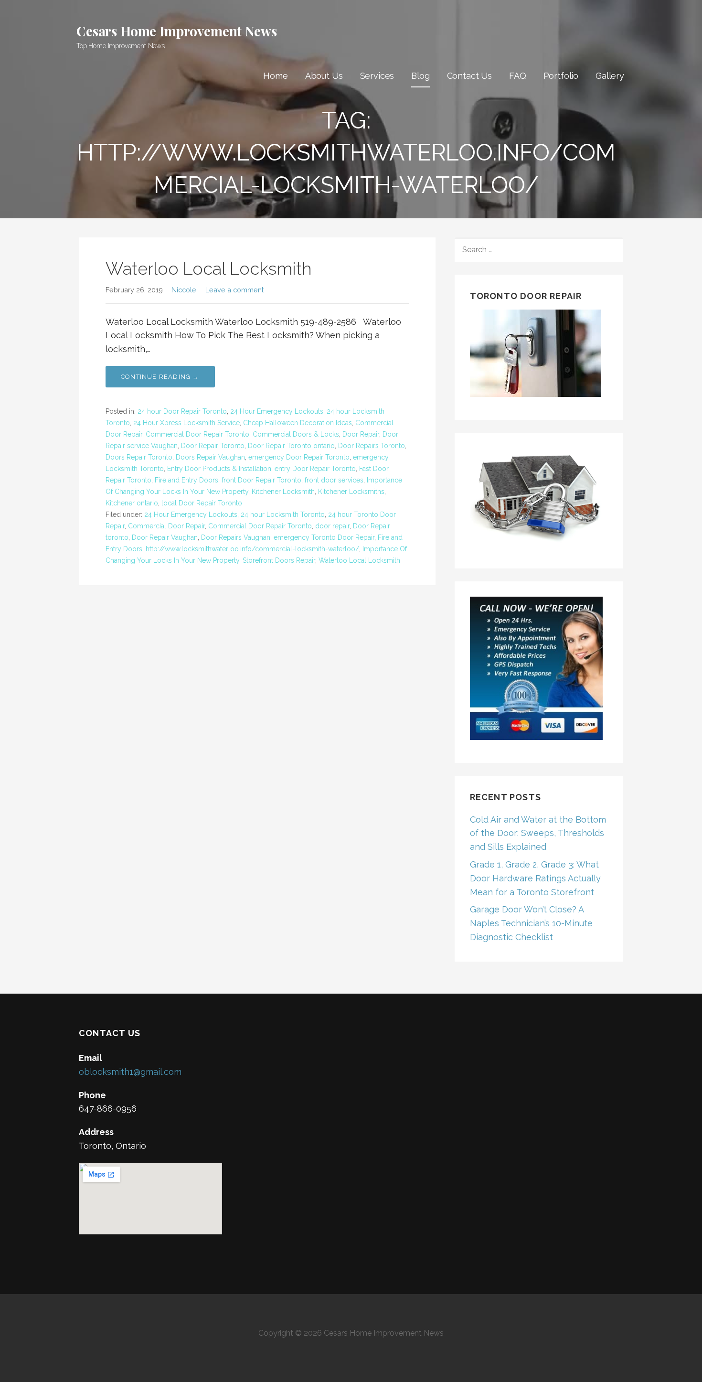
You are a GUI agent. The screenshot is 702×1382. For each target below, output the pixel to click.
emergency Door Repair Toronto (299, 457)
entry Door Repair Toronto (315, 468)
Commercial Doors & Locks (296, 434)
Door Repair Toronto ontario (291, 446)
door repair (332, 526)
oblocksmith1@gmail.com (130, 1072)
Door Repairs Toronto (371, 446)
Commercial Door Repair (166, 526)
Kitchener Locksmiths (351, 491)
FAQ (517, 76)
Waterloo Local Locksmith (209, 268)
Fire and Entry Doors (186, 480)
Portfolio (561, 76)
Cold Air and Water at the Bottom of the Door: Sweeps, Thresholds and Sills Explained (538, 833)
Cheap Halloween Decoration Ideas (297, 423)
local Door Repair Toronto (201, 503)
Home (275, 76)
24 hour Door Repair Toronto (182, 411)
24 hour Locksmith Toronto (283, 514)
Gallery (610, 76)
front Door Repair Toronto (261, 480)
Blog (420, 76)
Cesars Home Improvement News (176, 31)
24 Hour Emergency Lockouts (276, 411)
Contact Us (469, 76)
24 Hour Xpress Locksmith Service (186, 423)
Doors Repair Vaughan (210, 457)
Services (377, 76)
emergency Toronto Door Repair (324, 537)
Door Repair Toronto (213, 446)
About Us (324, 76)
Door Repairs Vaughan (235, 537)
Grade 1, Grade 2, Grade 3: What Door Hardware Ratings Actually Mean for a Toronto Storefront (535, 878)
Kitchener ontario (132, 503)
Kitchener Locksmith (283, 491)
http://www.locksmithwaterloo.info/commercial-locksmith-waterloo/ (252, 549)
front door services (334, 480)
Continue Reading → (160, 376)
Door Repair (360, 434)
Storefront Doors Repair (279, 560)
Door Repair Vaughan (165, 537)
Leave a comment (234, 290)
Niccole (183, 290)
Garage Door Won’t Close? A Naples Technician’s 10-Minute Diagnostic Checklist (531, 923)
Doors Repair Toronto (139, 457)
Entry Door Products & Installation (219, 468)
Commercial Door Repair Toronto (197, 434)
